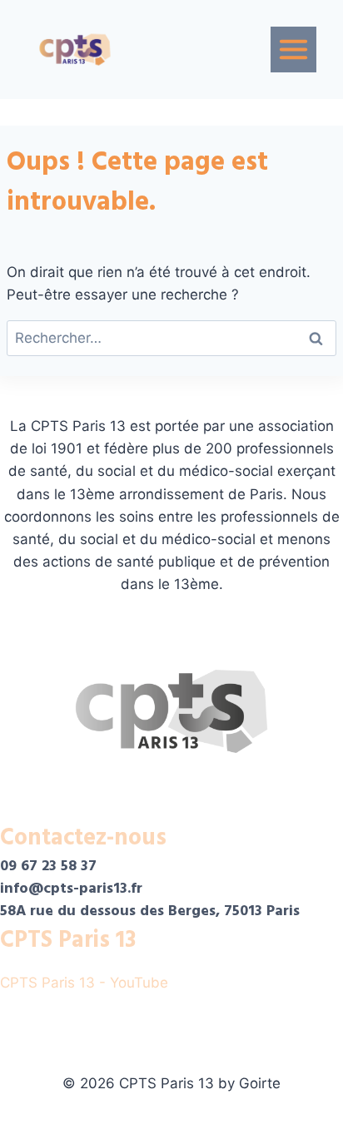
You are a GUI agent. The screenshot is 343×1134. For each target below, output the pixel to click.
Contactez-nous (83, 838)
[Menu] (293, 49)
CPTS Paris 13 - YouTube (86, 982)
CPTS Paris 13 (68, 940)
